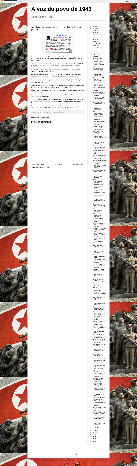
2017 (93, 441)
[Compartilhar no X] (59, 112)
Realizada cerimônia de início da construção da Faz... (99, 225)
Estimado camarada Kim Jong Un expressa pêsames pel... (99, 289)
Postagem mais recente (38, 164)
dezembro (96, 34)
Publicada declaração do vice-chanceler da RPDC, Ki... (99, 167)
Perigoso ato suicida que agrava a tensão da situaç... (99, 389)
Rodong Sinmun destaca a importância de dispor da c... (99, 409)
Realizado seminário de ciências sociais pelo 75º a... (99, 365)
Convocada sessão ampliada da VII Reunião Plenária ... (98, 84)
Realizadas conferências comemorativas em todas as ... (99, 404)
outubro (95, 39)
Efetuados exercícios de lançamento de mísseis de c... (99, 118)
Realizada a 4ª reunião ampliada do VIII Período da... (99, 341)
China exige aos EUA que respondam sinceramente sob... (98, 79)
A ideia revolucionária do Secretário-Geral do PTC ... (99, 394)
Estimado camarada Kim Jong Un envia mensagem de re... (99, 113)
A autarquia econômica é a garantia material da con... (99, 152)
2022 (93, 430)
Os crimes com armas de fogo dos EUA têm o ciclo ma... (99, 419)
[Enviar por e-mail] (55, 112)
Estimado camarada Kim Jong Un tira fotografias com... (99, 299)
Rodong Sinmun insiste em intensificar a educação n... (99, 261)
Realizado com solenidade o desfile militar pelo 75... (99, 303)
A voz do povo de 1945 (61, 9)
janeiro (95, 427)
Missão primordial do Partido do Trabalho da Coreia (98, 271)
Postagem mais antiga (78, 164)
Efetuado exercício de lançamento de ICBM (99, 196)
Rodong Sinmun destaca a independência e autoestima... (99, 251)
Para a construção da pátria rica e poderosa (99, 234)
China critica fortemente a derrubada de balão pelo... (99, 104)
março (95, 54)
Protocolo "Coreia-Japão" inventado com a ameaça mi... (99, 138)
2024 (93, 30)
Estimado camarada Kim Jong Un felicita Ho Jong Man (99, 142)
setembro (95, 41)
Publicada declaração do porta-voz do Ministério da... (99, 215)
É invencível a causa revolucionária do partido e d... (98, 186)
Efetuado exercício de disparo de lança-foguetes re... (98, 176)
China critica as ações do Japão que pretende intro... (99, 256)
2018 (93, 439)
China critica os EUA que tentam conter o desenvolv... (99, 172)
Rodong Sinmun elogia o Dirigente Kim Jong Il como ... (99, 238)
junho (94, 48)
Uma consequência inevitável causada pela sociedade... (98, 70)
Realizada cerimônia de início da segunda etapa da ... (99, 220)
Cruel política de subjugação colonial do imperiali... (99, 423)
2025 (93, 28)
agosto (95, 43)
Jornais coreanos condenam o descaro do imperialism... (99, 128)
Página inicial (58, 164)
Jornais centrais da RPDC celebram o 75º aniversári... (99, 328)
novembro (96, 37)
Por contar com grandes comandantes (99, 332)
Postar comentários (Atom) (42, 167)
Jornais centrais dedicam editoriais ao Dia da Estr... (99, 230)
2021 (93, 432)
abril (94, 52)
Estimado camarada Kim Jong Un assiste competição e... (99, 210)
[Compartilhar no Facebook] (60, 112)
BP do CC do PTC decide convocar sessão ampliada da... (99, 356)
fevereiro (95, 56)
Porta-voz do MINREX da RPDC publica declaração (99, 399)
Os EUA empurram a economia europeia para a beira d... (98, 65)
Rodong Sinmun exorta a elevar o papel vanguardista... (99, 157)
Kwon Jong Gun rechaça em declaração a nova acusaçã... (99, 123)
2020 (93, 434)
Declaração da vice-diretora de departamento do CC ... (99, 191)
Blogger (76, 454)
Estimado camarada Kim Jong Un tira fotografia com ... (99, 294)
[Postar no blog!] (57, 112)
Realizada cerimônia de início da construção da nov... (99, 94)
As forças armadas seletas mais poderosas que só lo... (99, 336)
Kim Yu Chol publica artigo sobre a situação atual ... (98, 133)
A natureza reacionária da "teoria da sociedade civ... (98, 108)
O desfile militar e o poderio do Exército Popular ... (98, 370)
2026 (93, 26)
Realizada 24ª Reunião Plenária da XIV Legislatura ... (99, 380)
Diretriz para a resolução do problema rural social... (99, 99)
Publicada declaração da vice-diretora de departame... (99, 181)
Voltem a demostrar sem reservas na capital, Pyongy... (99, 89)
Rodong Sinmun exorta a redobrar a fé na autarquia (99, 162)
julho (94, 45)
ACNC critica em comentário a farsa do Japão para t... (99, 147)
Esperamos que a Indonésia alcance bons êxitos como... (98, 308)
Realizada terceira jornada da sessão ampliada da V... (98, 60)
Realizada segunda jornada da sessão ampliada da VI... (98, 74)
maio (94, 50)
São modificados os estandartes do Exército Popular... (98, 276)
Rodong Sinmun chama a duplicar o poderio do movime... (99, 414)
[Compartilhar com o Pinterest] (62, 112)
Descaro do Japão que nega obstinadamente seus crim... (99, 266)
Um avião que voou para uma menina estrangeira (99, 375)
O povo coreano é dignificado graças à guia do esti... (99, 201)
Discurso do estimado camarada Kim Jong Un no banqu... (99, 313)
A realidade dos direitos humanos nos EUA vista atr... (99, 351)
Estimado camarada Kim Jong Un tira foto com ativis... (99, 247)
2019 (93, 436)
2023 (93, 33)
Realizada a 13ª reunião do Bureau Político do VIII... (99, 360)
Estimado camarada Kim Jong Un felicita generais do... (99, 318)
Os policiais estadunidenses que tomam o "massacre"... (99, 206)
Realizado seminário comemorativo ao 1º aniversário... (98, 385)
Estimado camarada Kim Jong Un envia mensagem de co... (99, 323)
